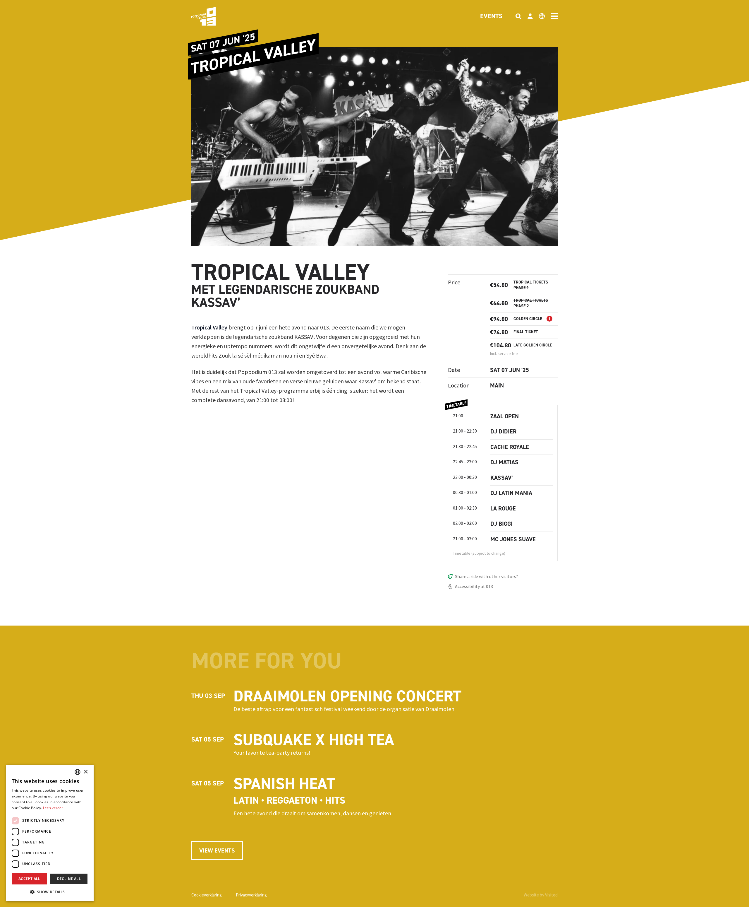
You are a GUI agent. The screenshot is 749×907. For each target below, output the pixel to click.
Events (491, 16)
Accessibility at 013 (474, 586)
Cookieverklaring (206, 895)
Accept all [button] (29, 878)
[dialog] (50, 833)
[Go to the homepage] (212, 16)
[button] (50, 891)
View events (217, 850)
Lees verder (53, 807)
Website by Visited (541, 895)
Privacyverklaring (251, 895)
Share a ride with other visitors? (486, 576)
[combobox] (77, 772)
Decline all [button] (69, 878)
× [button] (85, 772)
